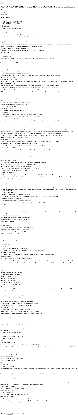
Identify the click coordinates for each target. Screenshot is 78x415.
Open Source (4, 413)
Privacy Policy (21, 413)
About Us (9, 413)
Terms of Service (15, 413)
